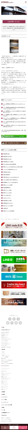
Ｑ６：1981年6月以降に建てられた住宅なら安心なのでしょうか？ (14, 122)
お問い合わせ (4, 415)
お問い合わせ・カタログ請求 (6, 421)
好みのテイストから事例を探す (6, 360)
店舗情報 (3, 391)
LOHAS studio (7, 2)
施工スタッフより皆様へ (8, 205)
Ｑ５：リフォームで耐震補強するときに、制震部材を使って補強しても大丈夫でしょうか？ (14, 119)
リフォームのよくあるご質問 (7, 404)
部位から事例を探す (4, 361)
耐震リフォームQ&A (7, 192)
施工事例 (3, 349)
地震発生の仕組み (7, 172)
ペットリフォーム (4, 384)
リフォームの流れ (4, 340)
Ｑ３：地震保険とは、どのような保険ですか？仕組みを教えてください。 (14, 111)
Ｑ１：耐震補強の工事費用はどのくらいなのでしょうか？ (14, 104)
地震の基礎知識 (6, 174)
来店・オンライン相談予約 (23, 427)
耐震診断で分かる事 (7, 156)
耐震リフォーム (4, 376)
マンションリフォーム (5, 368)
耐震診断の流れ (6, 153)
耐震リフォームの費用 (7, 184)
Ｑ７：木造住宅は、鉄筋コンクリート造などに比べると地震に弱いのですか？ (14, 126)
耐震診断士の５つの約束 (8, 161)
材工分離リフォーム (4, 334)
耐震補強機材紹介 (7, 187)
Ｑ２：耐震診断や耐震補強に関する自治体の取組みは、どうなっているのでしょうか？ (14, 108)
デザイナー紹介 (4, 345)
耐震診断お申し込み (7, 159)
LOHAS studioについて (6, 329)
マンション (3, 353)
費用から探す (3, 358)
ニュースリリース (5, 402)
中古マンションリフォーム (6, 373)
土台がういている (7, 197)
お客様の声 (5, 208)
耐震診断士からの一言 (7, 203)
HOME (3, 327)
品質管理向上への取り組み (6, 347)
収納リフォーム (4, 389)
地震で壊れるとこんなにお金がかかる (11, 177)
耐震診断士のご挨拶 (7, 200)
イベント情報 (4, 399)
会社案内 (3, 394)
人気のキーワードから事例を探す (7, 363)
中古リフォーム (4, 371)
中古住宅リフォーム (4, 374)
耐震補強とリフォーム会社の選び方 (10, 182)
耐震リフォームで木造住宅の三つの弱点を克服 (12, 166)
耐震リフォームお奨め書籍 (8, 210)
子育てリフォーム (4, 387)
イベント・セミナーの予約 (6, 419)
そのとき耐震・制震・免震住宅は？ (10, 179)
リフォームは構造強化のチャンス (10, 169)
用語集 (3, 407)
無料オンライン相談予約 (5, 417)
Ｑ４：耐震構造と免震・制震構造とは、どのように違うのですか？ (14, 115)
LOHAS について (4, 337)
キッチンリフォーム (4, 379)
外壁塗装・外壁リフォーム (6, 378)
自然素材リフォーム (4, 335)
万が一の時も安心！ (7, 195)
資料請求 (14, 427)
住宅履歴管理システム (6, 412)
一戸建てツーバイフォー (5, 355)
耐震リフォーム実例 (7, 190)
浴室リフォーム (4, 381)
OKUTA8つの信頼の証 (5, 332)
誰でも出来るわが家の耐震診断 (9, 164)
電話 (5, 427)
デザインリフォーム (4, 386)
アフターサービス (4, 342)
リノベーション (4, 369)
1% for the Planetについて (5, 343)
